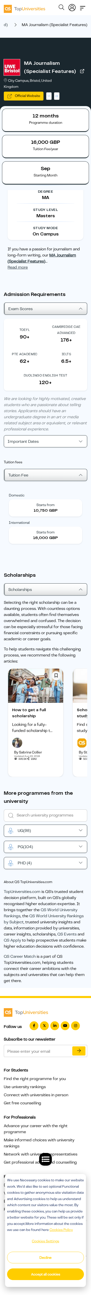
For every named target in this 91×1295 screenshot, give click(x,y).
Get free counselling (22, 1103)
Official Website (27, 95)
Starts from (45, 505)
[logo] (24, 7)
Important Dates (23, 441)
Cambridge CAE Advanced (66, 330)
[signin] (72, 6)
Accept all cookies (45, 1274)
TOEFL (24, 330)
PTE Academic (24, 354)
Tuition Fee (18, 475)
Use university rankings (25, 1086)
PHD (25, 863)
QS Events (67, 934)
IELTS (66, 354)
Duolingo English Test (45, 375)
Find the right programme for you (35, 1078)
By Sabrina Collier (28, 752)
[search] (61, 8)
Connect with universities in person (36, 1095)
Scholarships (20, 589)
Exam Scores (20, 308)
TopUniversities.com (22, 891)
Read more (18, 267)
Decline (45, 1257)
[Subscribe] (78, 1050)
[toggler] (82, 6)
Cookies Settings (45, 1241)
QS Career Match (20, 956)
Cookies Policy (61, 1229)
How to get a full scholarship (29, 713)
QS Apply (12, 940)
